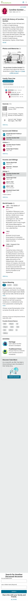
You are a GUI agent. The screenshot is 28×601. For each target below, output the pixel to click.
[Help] (23, 2)
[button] (14, 108)
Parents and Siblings (8, 84)
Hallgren (5, 327)
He (16, 330)
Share (24, 7)
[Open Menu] (26, 2)
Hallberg (5, 333)
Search (14, 591)
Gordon (15, 285)
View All (5, 125)
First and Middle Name (6, 578)
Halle (17, 327)
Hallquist (11, 324)
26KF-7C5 (18, 12)
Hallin (4, 330)
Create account (14, 377)
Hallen (11, 327)
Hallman (11, 330)
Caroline (9, 285)
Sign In (17, 71)
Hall (4, 285)
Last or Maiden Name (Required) (9, 584)
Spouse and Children (8, 81)
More (4, 42)
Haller (4, 324)
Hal (17, 324)
